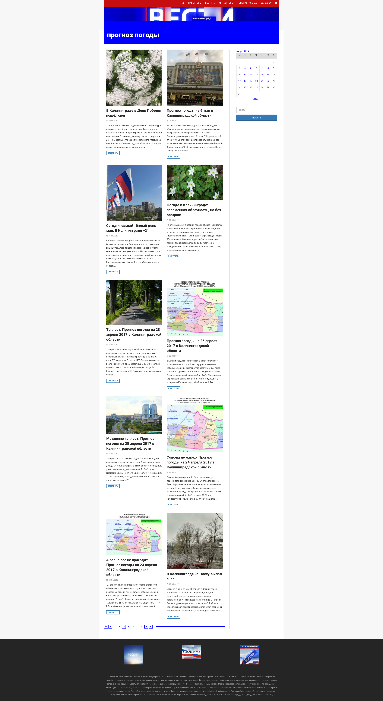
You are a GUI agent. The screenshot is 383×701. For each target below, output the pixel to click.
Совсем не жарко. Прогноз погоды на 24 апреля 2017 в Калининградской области (191, 462)
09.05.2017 (113, 121)
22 (268, 81)
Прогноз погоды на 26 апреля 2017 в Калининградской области (192, 346)
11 (245, 74)
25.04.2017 (173, 356)
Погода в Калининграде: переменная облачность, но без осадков (194, 210)
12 (251, 74)
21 (262, 81)
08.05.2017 (173, 121)
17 (239, 81)
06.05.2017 (113, 236)
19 (251, 81)
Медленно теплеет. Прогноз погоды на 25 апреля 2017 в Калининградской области (130, 444)
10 (239, 74)
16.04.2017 (173, 584)
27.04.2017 (113, 345)
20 (256, 81)
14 (262, 74)
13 (256, 74)
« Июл (256, 99)
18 (245, 81)
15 (268, 74)
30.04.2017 (173, 220)
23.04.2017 (173, 472)
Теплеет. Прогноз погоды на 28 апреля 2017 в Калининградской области (133, 335)
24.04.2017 (113, 454)
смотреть (113, 153)
